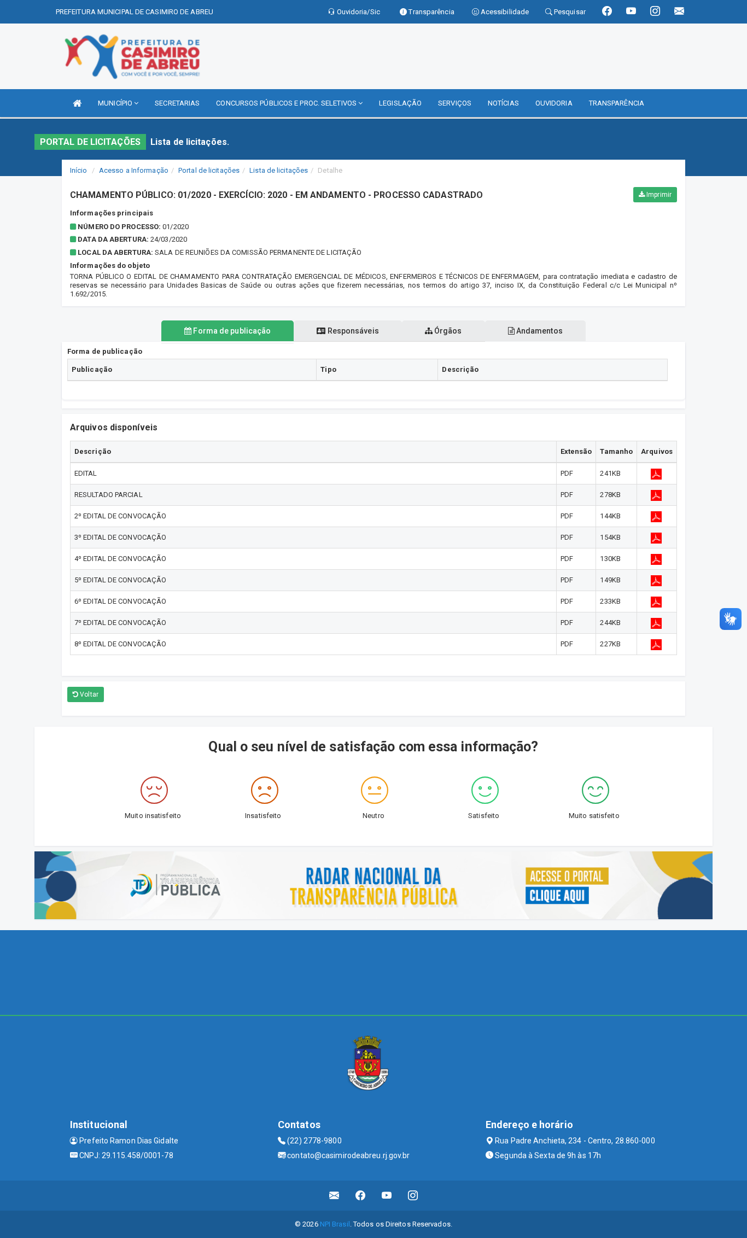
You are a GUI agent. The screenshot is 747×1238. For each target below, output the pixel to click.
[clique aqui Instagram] (413, 1195)
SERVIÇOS (454, 103)
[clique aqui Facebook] (360, 1195)
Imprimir (658, 194)
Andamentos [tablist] (539, 330)
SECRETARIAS (177, 103)
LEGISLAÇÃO (400, 103)
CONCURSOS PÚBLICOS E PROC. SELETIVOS (287, 103)
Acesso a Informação (133, 170)
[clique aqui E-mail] (334, 1195)
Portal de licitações (209, 170)
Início (78, 170)
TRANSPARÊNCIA (616, 103)
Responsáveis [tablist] (351, 330)
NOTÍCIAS (503, 103)
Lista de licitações (278, 170)
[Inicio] (77, 103)
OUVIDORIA (554, 103)
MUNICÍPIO (116, 103)
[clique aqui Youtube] (386, 1195)
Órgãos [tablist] (447, 330)
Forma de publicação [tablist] (231, 330)
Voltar (88, 694)
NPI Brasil (335, 1224)
